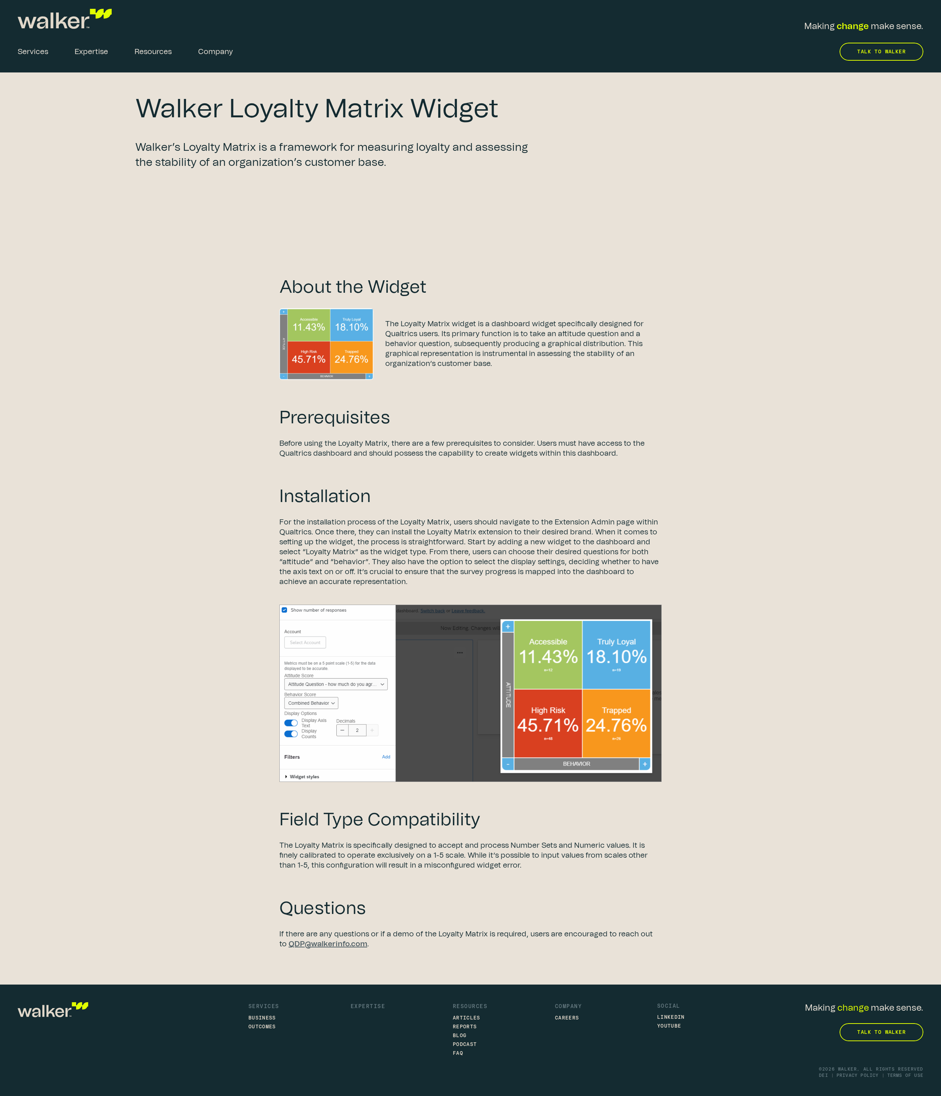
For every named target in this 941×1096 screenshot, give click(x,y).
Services (263, 1006)
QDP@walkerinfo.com (328, 944)
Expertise (368, 1006)
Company (568, 1006)
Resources (470, 1006)
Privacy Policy (858, 1075)
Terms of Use (905, 1075)
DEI (823, 1075)
